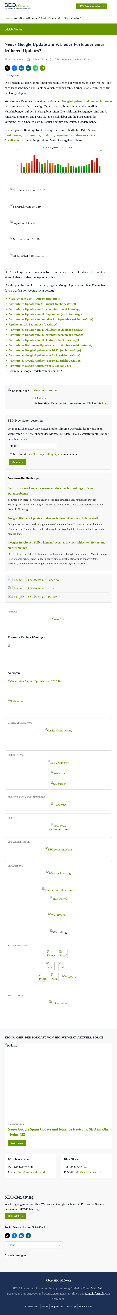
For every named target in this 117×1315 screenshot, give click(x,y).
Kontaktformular (95, 1293)
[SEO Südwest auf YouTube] (70, 977)
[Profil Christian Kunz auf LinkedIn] (64, 965)
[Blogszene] (58, 804)
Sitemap (71, 1306)
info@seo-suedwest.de (32, 1172)
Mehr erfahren (15, 1216)
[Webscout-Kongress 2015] (58, 773)
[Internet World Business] (58, 889)
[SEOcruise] (58, 783)
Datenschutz (32, 1306)
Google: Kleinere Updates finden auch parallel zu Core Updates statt (53, 518)
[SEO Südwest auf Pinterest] (52, 965)
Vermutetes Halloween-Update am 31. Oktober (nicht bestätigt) (50, 345)
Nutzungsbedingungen (47, 454)
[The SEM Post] (58, 915)
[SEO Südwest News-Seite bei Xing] (56, 977)
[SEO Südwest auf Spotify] (65, 954)
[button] (110, 6)
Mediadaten (85, 1306)
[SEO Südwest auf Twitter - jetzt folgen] (44, 977)
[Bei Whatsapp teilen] (35, 68)
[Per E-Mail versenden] (42, 68)
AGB (45, 1306)
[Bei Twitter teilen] (7, 68)
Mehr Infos (98, 1288)
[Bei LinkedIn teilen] (21, 68)
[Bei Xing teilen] (28, 68)
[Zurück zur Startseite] (18, 6)
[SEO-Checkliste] (58, 619)
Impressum (57, 1306)
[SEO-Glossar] (58, 1002)
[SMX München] (58, 762)
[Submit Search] (58, 1244)
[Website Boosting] (58, 873)
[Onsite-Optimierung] (58, 730)
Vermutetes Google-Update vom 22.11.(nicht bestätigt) (44, 355)
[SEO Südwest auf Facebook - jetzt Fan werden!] (52, 954)
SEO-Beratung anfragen (91, 6)
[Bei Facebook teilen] (14, 68)
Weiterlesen (17, 1143)
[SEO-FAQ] (58, 825)
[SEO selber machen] (58, 849)
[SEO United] (58, 898)
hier (104, 403)
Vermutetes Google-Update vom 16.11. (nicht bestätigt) (45, 350)
